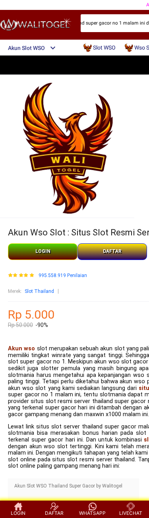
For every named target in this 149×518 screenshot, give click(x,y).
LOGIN (42, 251)
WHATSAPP (92, 513)
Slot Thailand (39, 291)
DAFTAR (112, 251)
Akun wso (21, 348)
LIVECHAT (130, 513)
